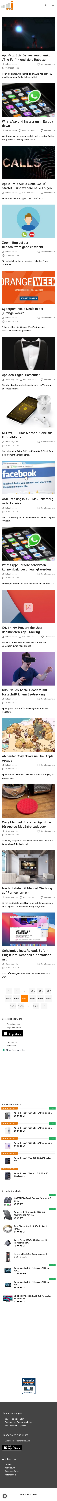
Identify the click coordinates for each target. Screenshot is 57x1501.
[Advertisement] (22, 1077)
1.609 (16, 998)
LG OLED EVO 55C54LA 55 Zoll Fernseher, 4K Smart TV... (33, 1297)
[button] (5, 1496)
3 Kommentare (49, 193)
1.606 (40, 991)
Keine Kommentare (48, 64)
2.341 (36, 1006)
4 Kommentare (49, 130)
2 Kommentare (49, 379)
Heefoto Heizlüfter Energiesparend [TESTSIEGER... (30, 1255)
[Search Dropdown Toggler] (46, 5)
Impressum (12, 1042)
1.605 (32, 991)
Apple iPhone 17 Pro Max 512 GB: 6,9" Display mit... (31, 1174)
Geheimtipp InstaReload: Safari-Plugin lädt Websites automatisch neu (26, 955)
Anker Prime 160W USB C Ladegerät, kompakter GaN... (30, 1241)
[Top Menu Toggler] (53, 5)
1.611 (32, 998)
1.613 (48, 998)
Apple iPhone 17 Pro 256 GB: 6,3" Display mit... (32, 1159)
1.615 (21, 1006)
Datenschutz (12, 1045)
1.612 (40, 998)
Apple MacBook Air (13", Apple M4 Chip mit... (31, 1283)
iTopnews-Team (14, 1028)
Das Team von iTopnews (16, 1426)
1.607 (48, 991)
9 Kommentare (49, 897)
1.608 (8, 998)
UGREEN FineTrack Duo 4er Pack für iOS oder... (32, 1199)
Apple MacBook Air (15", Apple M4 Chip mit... (31, 1269)
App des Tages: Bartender (21, 375)
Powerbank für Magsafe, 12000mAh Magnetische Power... (30, 1213)
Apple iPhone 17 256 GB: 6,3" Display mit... (33, 1113)
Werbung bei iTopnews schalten (19, 1422)
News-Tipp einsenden (14, 1419)
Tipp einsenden (13, 1024)
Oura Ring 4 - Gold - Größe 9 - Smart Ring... (30, 1227)
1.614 (13, 1006)
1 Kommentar (50, 637)
